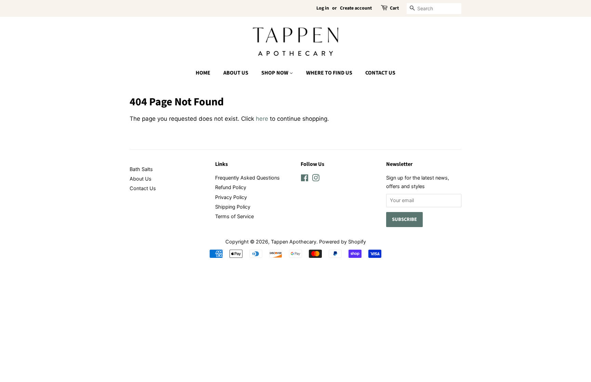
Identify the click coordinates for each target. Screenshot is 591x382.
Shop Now (275, 73)
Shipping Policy (232, 207)
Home (203, 73)
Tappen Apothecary (293, 242)
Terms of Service (234, 216)
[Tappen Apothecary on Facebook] (304, 179)
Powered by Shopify (342, 242)
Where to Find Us (329, 73)
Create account (356, 8)
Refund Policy (230, 187)
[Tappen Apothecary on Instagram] (315, 179)
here (262, 118)
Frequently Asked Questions (247, 178)
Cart (394, 8)
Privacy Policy (231, 197)
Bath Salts (141, 169)
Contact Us (380, 73)
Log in (322, 8)
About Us (235, 73)
